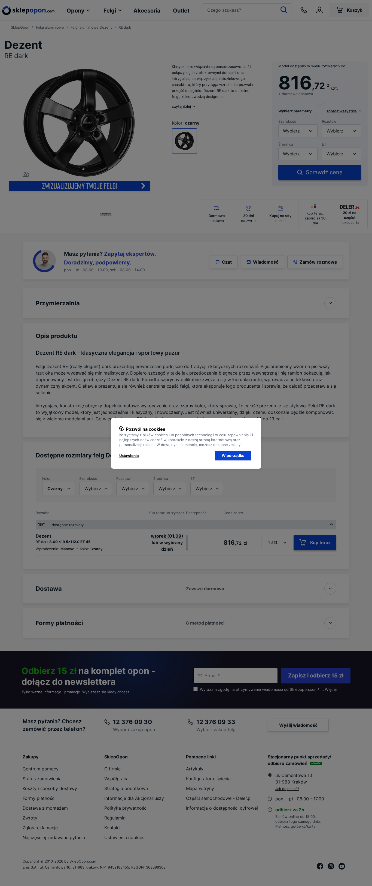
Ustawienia (129, 455)
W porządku (233, 455)
